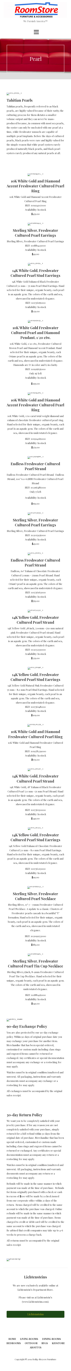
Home (12, 1339)
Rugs (44, 1343)
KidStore (58, 1343)
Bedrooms (13, 1343)
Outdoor (31, 1343)
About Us (35, 1347)
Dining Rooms (51, 1339)
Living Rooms (29, 1339)
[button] (36, 32)
